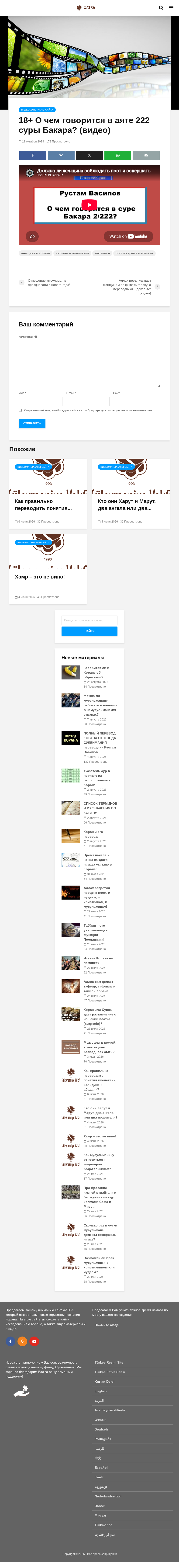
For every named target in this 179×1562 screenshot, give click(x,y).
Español (101, 1467)
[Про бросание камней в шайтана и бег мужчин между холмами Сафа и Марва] (71, 1192)
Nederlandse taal (108, 1496)
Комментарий (28, 337)
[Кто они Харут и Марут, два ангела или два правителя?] (131, 476)
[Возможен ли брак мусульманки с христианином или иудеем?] (71, 1262)
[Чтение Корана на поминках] (71, 962)
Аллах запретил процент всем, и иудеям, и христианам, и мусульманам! (97, 897)
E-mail (71, 393)
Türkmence (103, 1525)
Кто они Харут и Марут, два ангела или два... (127, 504)
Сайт (116, 393)
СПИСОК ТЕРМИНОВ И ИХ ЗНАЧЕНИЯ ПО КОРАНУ (100, 808)
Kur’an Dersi (104, 1381)
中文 (98, 1458)
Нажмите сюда (107, 1325)
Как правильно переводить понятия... (43, 504)
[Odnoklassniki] (22, 1341)
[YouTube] (34, 1341)
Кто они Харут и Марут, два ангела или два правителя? (100, 1112)
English (101, 1391)
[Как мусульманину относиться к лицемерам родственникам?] (71, 1159)
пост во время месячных (134, 253)
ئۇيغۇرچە (101, 1487)
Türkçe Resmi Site (109, 1362)
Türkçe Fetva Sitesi (110, 1372)
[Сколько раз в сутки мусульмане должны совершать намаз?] (71, 1229)
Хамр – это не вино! (40, 577)
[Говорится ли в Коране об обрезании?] (71, 672)
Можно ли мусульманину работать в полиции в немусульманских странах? (100, 705)
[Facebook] (10, 1341)
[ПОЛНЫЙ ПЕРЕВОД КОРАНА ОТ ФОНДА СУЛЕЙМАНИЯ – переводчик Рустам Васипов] (71, 738)
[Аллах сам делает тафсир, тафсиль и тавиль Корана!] (71, 986)
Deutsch (101, 1429)
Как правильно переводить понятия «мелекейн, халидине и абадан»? (100, 1080)
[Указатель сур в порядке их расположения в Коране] (71, 775)
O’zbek (100, 1420)
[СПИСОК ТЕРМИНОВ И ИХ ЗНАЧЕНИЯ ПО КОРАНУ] (71, 808)
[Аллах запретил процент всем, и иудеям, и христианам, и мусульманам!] (71, 892)
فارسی (99, 1448)
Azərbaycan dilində (110, 1410)
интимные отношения (72, 253)
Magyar (100, 1515)
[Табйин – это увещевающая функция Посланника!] (71, 930)
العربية (99, 1401)
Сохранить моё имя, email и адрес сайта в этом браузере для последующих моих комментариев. (88, 410)
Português (103, 1439)
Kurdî (99, 1477)
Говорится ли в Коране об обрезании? (96, 672)
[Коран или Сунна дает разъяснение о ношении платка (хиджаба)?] (71, 1014)
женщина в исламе (35, 253)
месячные (102, 253)
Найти (90, 631)
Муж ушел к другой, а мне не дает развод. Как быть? (100, 1047)
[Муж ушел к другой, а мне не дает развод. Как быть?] (71, 1047)
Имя (22, 393)
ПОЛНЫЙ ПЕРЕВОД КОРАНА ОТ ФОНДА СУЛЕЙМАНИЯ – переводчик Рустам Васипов (100, 742)
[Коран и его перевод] (71, 836)
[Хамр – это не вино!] (48, 551)
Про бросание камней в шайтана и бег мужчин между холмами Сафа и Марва (100, 1197)
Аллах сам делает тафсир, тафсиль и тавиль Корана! (99, 986)
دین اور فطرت (105, 1534)
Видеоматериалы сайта (37, 109)
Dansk (100, 1506)
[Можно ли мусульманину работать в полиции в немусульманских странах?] (71, 700)
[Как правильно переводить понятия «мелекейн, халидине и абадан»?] (48, 476)
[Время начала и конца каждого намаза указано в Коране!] (71, 859)
